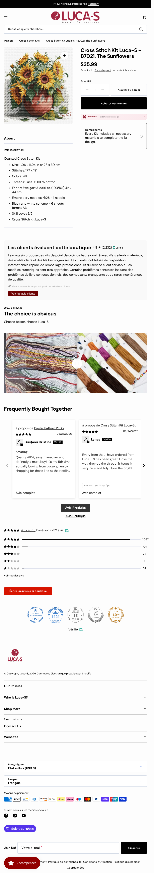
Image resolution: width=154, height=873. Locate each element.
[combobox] (75, 29)
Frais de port (103, 70)
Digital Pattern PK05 (49, 428)
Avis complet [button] (25, 493)
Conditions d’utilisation (97, 862)
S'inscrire (134, 848)
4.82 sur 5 (28, 530)
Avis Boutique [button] (76, 516)
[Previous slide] (7, 465)
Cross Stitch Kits (29, 40)
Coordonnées (75, 867)
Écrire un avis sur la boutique (28, 591)
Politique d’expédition (127, 862)
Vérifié (73, 629)
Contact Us (12, 726)
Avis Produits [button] (75, 508)
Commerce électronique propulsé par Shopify (64, 673)
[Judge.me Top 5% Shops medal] (96, 615)
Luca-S (24, 673)
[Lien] (75, 4)
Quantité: (86, 81)
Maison (8, 40)
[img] (24, 434)
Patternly (93, 3)
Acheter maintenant (114, 103)
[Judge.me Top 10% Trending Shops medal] (116, 615)
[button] (5, 17)
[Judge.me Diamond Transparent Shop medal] (35, 615)
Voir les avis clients (23, 293)
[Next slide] (144, 465)
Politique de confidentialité (65, 862)
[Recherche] (142, 29)
